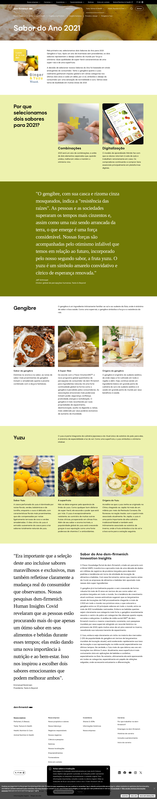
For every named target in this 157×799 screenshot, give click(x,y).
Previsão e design (91, 16)
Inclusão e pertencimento (128, 738)
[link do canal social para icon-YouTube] (130, 772)
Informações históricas (92, 726)
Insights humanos (75, 16)
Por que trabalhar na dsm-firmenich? (128, 723)
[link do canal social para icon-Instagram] (135, 772)
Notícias (51, 744)
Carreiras (121, 718)
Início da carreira (124, 742)
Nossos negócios (19, 16)
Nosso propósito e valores (58, 721)
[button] (131, 8)
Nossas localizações (56, 748)
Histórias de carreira (126, 733)
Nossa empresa (53, 718)
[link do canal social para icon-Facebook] (124, 772)
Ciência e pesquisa (55, 739)
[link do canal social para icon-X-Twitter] (140, 772)
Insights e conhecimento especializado (57, 16)
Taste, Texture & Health (37, 16)
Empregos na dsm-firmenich (129, 729)
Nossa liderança (54, 726)
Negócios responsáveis (57, 730)
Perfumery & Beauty (22, 721)
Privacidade (115, 788)
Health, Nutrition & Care (23, 730)
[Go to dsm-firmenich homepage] (23, 8)
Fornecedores (53, 757)
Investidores (87, 718)
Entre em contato (55, 762)
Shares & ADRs (89, 721)
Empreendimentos (55, 753)
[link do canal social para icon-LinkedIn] (119, 772)
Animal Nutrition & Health (24, 735)
